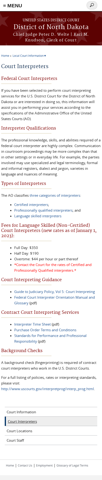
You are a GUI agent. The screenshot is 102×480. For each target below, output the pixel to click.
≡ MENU (12, 5)
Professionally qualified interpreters (43, 210)
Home (5, 55)
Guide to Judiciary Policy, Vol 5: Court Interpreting (54, 291)
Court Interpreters (22, 421)
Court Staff (15, 440)
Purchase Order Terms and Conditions (45, 329)
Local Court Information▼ (29, 55)
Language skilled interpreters (37, 216)
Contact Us (25, 465)
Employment (44, 465)
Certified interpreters (31, 204)
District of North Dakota (51, 27)
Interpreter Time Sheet (32, 324)
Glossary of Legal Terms (72, 465)
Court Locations (19, 430)
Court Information (21, 412)
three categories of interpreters (55, 195)
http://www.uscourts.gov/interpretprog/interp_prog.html (47, 388)
